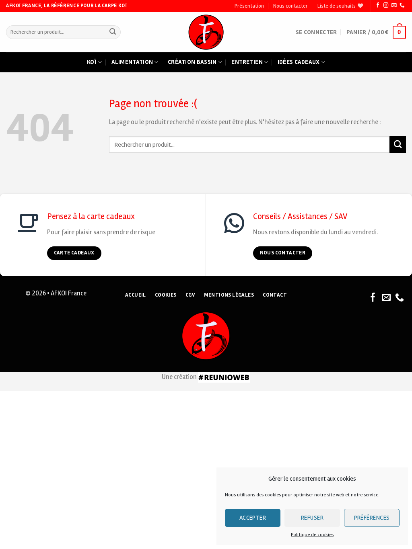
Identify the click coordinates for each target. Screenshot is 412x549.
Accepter (252, 517)
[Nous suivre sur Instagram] (385, 5)
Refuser (312, 517)
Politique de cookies (312, 535)
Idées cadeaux (299, 62)
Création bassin (192, 62)
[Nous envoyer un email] (393, 5)
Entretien (247, 62)
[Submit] (113, 32)
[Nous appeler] (402, 5)
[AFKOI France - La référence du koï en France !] (206, 32)
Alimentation (132, 62)
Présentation (249, 6)
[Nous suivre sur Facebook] (377, 5)
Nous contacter (290, 6)
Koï (92, 62)
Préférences (372, 517)
